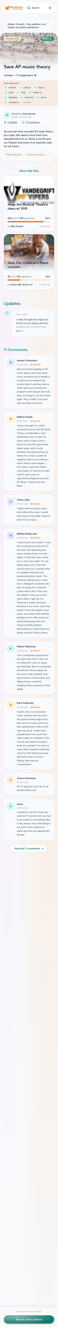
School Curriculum (36, 154)
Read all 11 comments (29, 848)
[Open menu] (50, 7)
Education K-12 (12, 38)
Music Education (14, 154)
